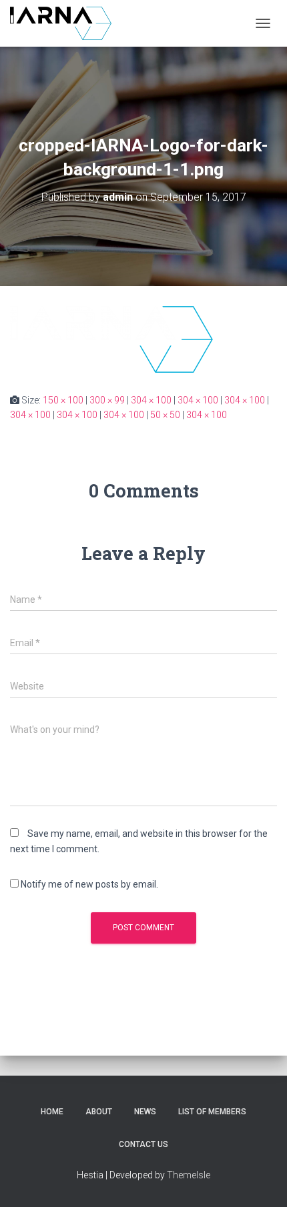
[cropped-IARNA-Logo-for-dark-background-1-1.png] (111, 338)
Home (52, 1111)
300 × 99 (107, 400)
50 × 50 (165, 414)
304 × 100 (151, 400)
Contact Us (143, 1144)
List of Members (212, 1111)
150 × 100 (63, 400)
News (145, 1111)
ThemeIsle (188, 1175)
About (98, 1111)
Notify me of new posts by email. (89, 884)
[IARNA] (65, 23)
